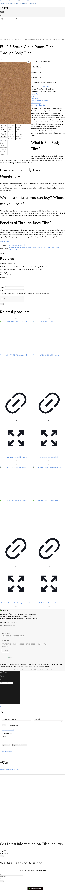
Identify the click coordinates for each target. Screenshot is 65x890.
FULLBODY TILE (42, 644)
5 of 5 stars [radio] (10, 274)
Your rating (4, 272)
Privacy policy (25, 670)
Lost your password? (8, 730)
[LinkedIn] (6, 629)
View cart (16, 770)
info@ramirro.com (10, 626)
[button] (28, 62)
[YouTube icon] (5, 693)
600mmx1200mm (14, 248)
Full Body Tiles (40, 248)
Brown (34, 248)
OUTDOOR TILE (6, 646)
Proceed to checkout (6, 770)
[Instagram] (14, 629)
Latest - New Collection (26, 39)
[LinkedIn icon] (5, 696)
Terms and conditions (15, 670)
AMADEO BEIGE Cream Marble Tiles (49, 603)
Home (1, 39)
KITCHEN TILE (30, 644)
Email (2, 290)
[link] (16, 19)
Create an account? (6, 752)
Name (2, 287)
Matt (17, 250)
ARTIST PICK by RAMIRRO (11, 39)
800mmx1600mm (25, 248)
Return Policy (34, 670)
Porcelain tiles (22, 245)
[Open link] (10, 629)
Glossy (48, 248)
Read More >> (4, 241)
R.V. (38, 664)
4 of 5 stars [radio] (8, 274)
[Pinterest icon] (5, 699)
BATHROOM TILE (18, 644)
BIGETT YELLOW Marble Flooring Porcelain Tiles (16, 603)
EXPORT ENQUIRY (18, 636)
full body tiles (13, 245)
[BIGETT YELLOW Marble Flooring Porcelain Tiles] (16, 498)
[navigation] (32, 762)
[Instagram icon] (5, 702)
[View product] (16, 418)
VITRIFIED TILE (6, 644)
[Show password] (61, 722)
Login (4, 725)
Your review (4, 278)
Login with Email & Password (19, 745)
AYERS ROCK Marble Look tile (49, 457)
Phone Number (5, 853)
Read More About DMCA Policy (31, 667)
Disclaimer (42, 670)
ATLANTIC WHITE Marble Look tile (16, 457)
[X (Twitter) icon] (5, 689)
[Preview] (16, 454)
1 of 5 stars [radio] (1, 274)
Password (37, 719)
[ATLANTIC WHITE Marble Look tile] (16, 353)
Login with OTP (7, 733)
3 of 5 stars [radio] (5, 274)
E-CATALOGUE (6, 636)
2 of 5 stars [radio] (3, 274)
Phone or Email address (10, 719)
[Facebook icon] (5, 686)
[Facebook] (1, 629)
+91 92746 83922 (12, 622)
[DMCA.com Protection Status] (45, 667)
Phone (4, 736)
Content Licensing (51, 670)
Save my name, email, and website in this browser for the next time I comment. (26, 293)
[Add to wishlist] (16, 421)
